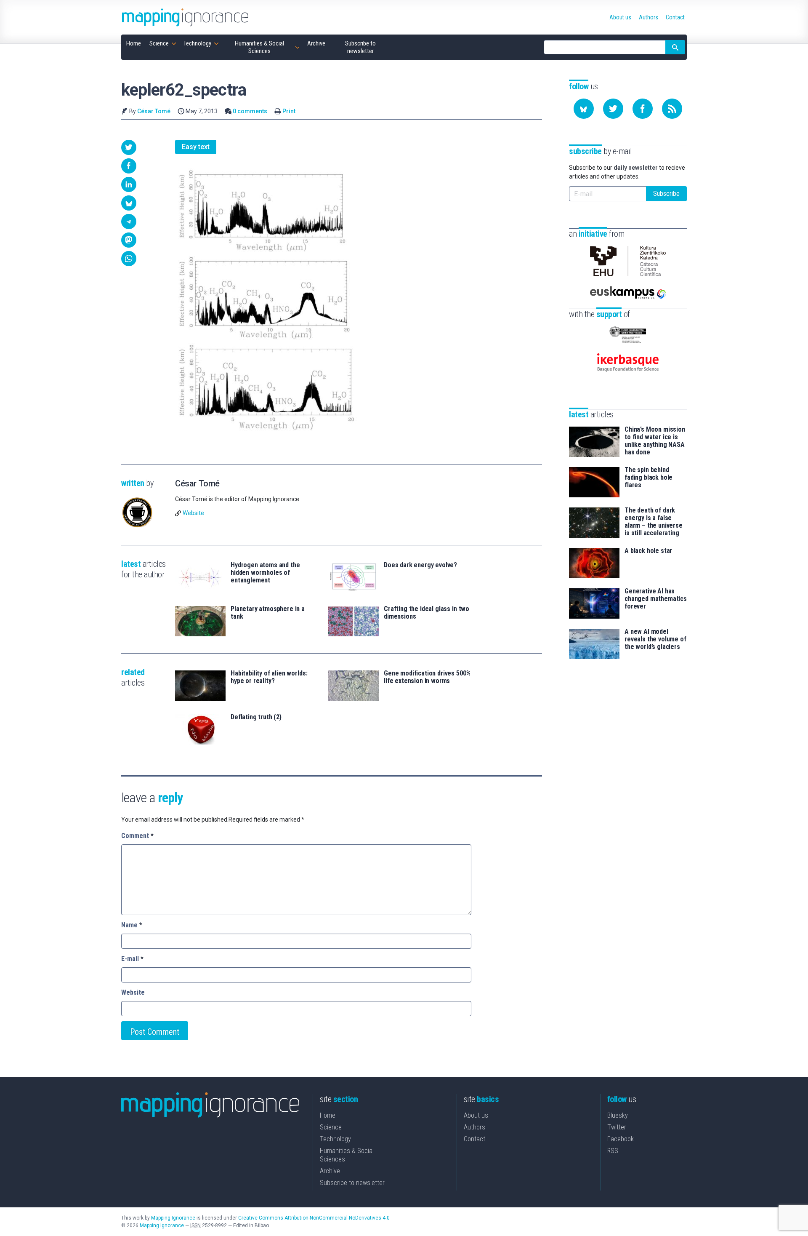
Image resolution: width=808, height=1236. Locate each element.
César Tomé (153, 111)
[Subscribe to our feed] (672, 109)
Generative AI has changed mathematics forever (656, 598)
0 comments (250, 111)
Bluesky (617, 1115)
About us (476, 1115)
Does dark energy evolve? (420, 565)
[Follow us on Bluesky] (584, 109)
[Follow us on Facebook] (643, 109)
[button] (128, 147)
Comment (137, 836)
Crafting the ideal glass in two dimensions (426, 612)
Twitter (616, 1127)
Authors (474, 1127)
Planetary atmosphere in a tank (268, 612)
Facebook (620, 1139)
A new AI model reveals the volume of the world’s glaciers (655, 639)
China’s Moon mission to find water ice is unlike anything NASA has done (655, 441)
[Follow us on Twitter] (613, 109)
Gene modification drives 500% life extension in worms (427, 677)
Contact (474, 1139)
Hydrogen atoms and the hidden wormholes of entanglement (265, 572)
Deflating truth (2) (256, 717)
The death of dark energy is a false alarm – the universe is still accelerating (654, 522)
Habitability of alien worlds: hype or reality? (269, 677)
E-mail (132, 959)
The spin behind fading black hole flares (648, 477)
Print (288, 111)
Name (131, 925)
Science (331, 1127)
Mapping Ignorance (173, 1218)
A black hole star (648, 551)
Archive (330, 1171)
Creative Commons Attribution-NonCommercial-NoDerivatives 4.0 (314, 1218)
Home (327, 1115)
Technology (335, 1139)
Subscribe (666, 194)
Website (193, 513)
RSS (612, 1151)
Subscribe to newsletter (352, 1183)
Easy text (196, 147)
